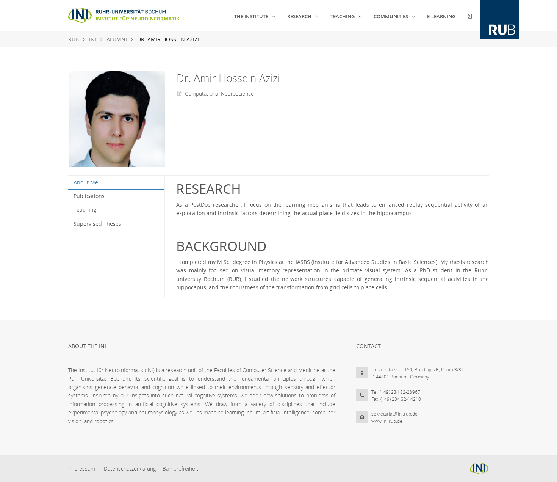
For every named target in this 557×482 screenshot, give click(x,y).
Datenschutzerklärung (130, 468)
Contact (368, 346)
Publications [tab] (89, 195)
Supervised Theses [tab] (97, 223)
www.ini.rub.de (386, 421)
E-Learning (441, 16)
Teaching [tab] (85, 209)
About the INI (87, 346)
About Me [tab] (86, 182)
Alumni (116, 39)
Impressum (81, 468)
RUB (73, 39)
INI (92, 39)
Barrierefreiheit (180, 468)
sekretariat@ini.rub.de (394, 414)
